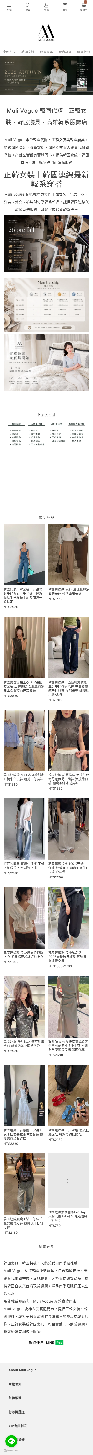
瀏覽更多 (46, 1246)
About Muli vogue (22, 1370)
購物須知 (15, 1384)
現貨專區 (65, 52)
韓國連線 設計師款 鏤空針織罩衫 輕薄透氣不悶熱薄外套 (24, 1043)
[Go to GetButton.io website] (11, 1450)
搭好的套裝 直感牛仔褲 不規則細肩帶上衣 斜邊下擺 (24, 866)
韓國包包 (83, 52)
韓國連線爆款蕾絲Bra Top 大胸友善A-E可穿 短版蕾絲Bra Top (68, 1223)
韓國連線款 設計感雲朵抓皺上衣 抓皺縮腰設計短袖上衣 (23, 954)
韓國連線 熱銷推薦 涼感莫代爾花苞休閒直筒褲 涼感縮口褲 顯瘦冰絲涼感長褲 (68, 779)
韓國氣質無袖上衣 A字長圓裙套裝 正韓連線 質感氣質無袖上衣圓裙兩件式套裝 (24, 686)
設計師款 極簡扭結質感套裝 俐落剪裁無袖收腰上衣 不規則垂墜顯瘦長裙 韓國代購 (68, 1045)
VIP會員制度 (18, 1426)
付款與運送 (17, 1412)
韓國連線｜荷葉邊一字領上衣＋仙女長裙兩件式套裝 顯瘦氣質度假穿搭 (23, 1134)
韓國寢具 (46, 52)
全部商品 (9, 52)
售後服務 (15, 1398)
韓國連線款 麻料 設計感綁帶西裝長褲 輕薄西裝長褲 (68, 591)
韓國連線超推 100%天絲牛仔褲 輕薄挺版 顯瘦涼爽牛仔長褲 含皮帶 (68, 868)
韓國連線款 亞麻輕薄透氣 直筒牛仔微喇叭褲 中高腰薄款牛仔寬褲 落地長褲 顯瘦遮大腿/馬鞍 (69, 688)
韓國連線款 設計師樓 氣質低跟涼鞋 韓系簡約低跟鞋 (68, 1132)
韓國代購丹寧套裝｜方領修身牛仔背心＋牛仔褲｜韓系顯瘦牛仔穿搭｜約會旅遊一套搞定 (23, 595)
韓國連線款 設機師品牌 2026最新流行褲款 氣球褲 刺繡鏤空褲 (67, 957)
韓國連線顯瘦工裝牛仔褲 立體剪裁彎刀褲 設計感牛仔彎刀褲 (23, 1223)
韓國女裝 (27, 52)
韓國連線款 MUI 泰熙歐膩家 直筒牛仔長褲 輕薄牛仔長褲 (24, 777)
